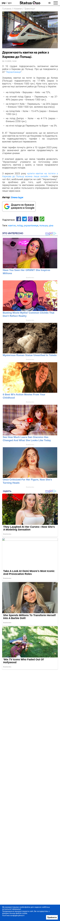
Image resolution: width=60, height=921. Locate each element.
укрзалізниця (31, 225)
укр (4, 2)
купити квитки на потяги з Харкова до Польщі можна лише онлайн (30, 175)
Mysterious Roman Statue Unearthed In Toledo (30, 355)
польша (43, 225)
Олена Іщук (17, 197)
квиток (12, 225)
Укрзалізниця (13, 72)
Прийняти (52, 917)
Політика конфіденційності (13, 915)
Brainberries (30, 277)
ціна (51, 225)
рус (10, 2)
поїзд (20, 225)
